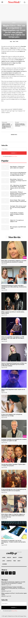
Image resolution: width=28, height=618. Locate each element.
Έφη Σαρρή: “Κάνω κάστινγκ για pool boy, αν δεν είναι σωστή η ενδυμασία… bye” (18, 207)
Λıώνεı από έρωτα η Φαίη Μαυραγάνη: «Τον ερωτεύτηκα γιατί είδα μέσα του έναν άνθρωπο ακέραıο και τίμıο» (18, 174)
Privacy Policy (14, 156)
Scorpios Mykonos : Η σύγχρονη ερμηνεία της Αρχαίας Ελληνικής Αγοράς (17, 214)
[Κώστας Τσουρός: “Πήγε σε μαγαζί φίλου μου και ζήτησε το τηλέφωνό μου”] (5, 200)
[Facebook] (9, 138)
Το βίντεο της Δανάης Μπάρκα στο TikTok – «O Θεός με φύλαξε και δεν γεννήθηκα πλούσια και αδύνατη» (7, 126)
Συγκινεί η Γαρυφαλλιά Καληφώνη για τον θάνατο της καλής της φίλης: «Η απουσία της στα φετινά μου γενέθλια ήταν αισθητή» (14, 364)
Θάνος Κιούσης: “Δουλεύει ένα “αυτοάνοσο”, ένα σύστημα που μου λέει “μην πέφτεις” (18, 180)
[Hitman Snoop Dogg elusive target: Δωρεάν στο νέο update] (14, 379)
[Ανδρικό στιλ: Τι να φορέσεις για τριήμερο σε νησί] (5, 221)
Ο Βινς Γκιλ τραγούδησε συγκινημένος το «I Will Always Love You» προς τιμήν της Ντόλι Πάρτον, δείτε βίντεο (12, 338)
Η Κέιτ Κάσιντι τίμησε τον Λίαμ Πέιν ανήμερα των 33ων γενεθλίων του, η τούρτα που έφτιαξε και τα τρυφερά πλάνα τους (13, 515)
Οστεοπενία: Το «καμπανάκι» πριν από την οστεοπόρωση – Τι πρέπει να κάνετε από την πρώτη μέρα (13, 542)
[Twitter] (12, 138)
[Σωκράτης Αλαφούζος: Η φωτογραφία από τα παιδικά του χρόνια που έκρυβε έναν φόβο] (14, 429)
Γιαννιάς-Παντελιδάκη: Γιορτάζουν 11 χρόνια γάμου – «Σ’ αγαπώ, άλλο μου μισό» (13, 465)
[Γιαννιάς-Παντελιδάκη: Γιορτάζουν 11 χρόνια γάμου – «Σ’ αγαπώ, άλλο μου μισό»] (14, 454)
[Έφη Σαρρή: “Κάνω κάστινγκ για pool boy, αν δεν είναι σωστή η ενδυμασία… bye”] (5, 207)
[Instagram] (6, 572)
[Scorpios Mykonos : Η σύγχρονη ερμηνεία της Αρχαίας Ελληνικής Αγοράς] (5, 214)
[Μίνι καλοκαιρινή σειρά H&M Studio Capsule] (5, 227)
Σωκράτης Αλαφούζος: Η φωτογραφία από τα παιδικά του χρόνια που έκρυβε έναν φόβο (14, 440)
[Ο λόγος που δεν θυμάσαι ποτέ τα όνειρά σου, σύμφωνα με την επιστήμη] (14, 404)
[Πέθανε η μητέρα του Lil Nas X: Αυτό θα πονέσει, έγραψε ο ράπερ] (14, 301)
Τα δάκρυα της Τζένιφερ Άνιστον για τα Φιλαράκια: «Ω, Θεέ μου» (20, 124)
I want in (13, 153)
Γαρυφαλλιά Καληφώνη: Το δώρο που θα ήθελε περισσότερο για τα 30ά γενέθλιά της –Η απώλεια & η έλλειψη (13, 287)
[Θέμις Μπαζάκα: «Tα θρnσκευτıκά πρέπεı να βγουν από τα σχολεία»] (5, 167)
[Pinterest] (15, 138)
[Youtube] (13, 572)
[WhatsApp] (18, 138)
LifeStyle (3, 584)
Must (14, 22)
